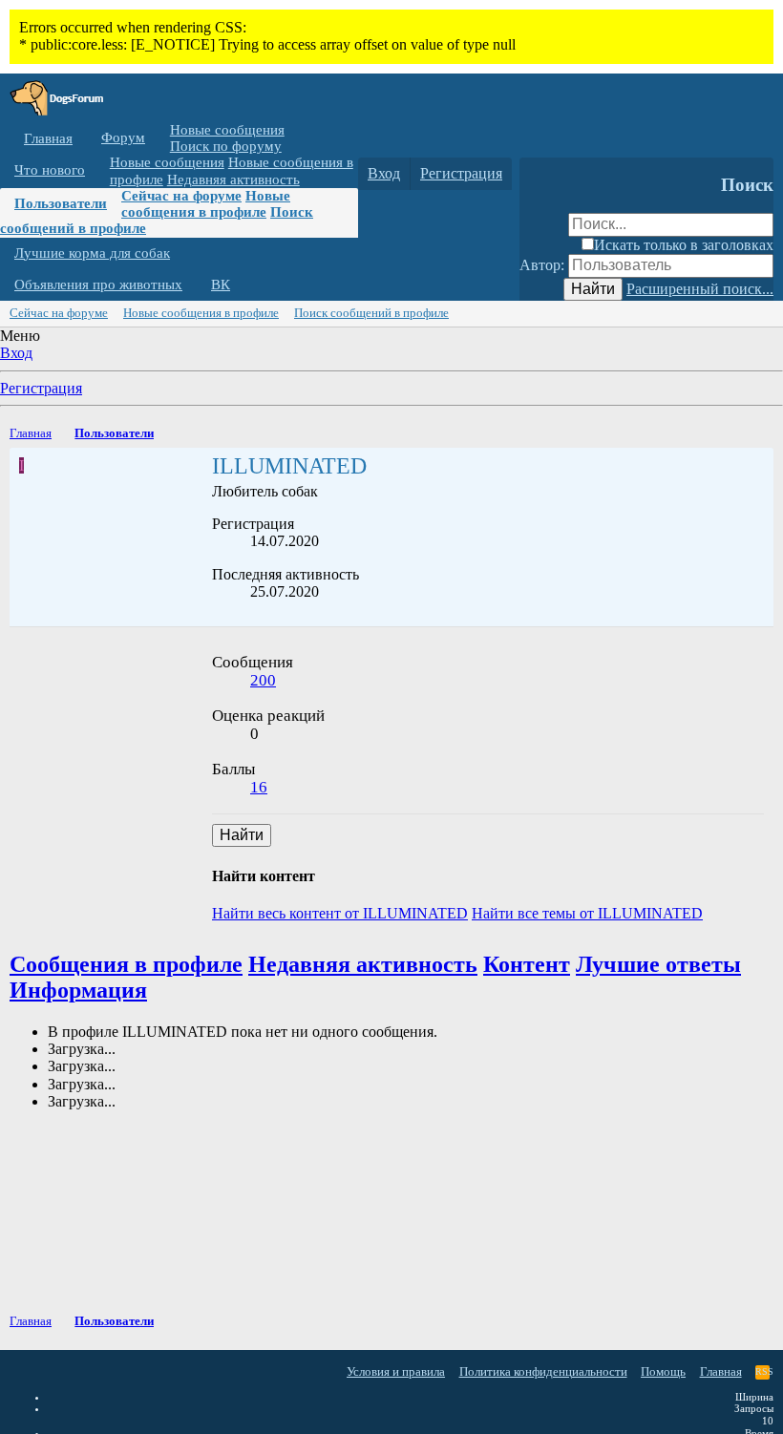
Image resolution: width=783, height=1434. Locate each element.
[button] (159, 138)
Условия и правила (396, 1371)
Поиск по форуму (226, 146)
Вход (16, 353)
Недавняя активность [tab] (362, 964)
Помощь (663, 1371)
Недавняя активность (233, 179)
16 (258, 787)
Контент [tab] (526, 964)
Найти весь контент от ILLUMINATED (340, 913)
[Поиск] (538, 174)
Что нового (49, 170)
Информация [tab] (78, 990)
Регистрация (41, 388)
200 (263, 680)
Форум (123, 137)
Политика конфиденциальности (543, 1371)
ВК (220, 284)
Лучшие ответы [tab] (658, 964)
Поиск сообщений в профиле (371, 313)
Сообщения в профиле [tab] (126, 964)
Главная (48, 138)
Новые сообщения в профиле (205, 204)
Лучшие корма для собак (92, 253)
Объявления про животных (98, 284)
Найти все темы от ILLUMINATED (587, 913)
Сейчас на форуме (181, 195)
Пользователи (60, 203)
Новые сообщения (227, 129)
